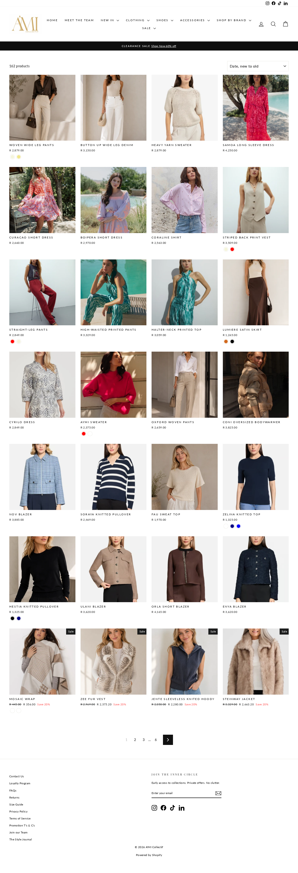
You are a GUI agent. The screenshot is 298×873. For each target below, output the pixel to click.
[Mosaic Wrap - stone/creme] (12, 710)
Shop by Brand (232, 20)
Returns (14, 797)
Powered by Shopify (149, 855)
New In (108, 20)
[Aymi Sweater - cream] (90, 433)
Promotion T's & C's (22, 825)
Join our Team (18, 832)
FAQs (12, 790)
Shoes (163, 20)
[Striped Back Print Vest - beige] (226, 249)
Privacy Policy (18, 811)
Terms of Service (20, 818)
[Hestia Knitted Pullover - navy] (19, 618)
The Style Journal (20, 839)
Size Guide (16, 804)
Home (52, 20)
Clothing (136, 20)
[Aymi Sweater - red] (83, 433)
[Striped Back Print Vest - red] (232, 249)
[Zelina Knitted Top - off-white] (226, 526)
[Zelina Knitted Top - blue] (238, 526)
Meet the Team (79, 20)
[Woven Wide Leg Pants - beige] (12, 157)
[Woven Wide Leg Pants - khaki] (19, 157)
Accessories (193, 20)
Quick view (42, 135)
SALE (147, 28)
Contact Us (16, 776)
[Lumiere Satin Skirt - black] (232, 341)
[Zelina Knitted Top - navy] (232, 526)
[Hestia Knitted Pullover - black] (12, 618)
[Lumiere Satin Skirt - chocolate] (226, 341)
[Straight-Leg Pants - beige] (19, 341)
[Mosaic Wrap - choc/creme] (19, 710)
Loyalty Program (19, 783)
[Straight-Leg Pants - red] (12, 341)
